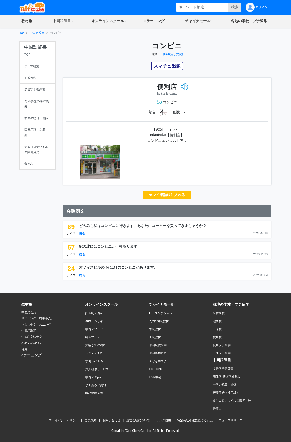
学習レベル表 (94, 361)
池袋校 (217, 321)
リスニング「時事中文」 (37, 318)
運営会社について (138, 420)
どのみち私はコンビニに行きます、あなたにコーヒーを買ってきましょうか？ (142, 226)
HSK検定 (155, 377)
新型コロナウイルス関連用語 (232, 400)
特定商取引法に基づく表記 (195, 420)
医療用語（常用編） (226, 392)
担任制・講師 (94, 313)
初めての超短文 (31, 343)
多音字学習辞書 (223, 368)
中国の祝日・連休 (224, 384)
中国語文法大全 (31, 337)
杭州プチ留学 (222, 345)
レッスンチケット (161, 313)
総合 (82, 233)
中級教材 (155, 329)
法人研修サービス (97, 369)
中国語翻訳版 (158, 353)
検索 (234, 7)
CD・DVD (155, 369)
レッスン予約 (94, 353)
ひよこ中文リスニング (36, 324)
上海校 (217, 329)
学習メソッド (94, 329)
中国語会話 (28, 312)
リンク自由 (163, 420)
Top (22, 33)
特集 (24, 349)
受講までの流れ (95, 345)
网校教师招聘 (94, 393)
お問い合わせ (111, 420)
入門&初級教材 (159, 321)
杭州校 (217, 337)
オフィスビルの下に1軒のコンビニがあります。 (118, 267)
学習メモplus (94, 377)
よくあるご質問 (95, 385)
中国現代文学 (158, 345)
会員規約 (90, 420)
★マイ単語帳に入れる (167, 195)
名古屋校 (219, 313)
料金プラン (92, 337)
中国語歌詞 (28, 330)
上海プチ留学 (222, 353)
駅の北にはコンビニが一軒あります (108, 246)
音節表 (217, 408)
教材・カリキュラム (98, 321)
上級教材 (155, 337)
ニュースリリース (230, 420)
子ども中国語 (158, 361)
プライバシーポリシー (63, 420)
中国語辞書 (37, 33)
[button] (28, 21)
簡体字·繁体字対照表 (226, 376)
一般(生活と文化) (171, 54)
